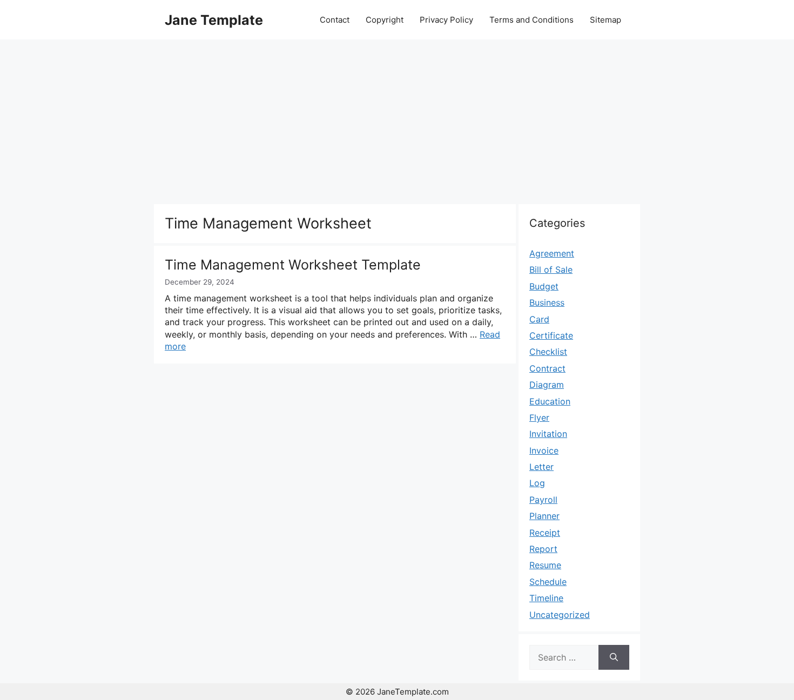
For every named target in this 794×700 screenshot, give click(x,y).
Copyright (384, 20)
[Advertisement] (397, 120)
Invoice (544, 450)
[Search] (613, 657)
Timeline (546, 598)
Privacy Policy (446, 20)
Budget (544, 286)
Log (537, 482)
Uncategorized (559, 614)
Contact (334, 20)
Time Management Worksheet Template (293, 265)
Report (543, 548)
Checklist (548, 351)
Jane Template (214, 20)
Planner (544, 515)
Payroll (543, 499)
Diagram (546, 384)
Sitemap (605, 20)
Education (549, 401)
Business (546, 302)
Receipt (544, 532)
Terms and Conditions (531, 20)
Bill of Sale (551, 269)
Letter (541, 466)
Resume (545, 565)
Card (539, 319)
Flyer (539, 417)
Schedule (548, 581)
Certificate (551, 335)
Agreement (551, 253)
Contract (547, 368)
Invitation (548, 433)
